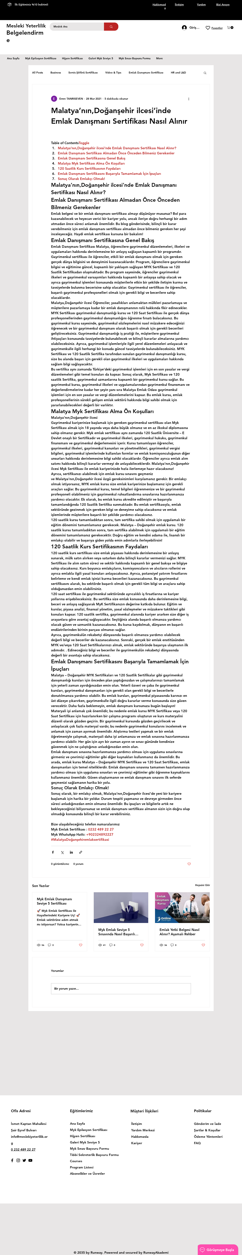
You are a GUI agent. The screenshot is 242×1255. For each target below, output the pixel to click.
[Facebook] (12, 1160)
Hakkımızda (139, 1137)
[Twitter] (24, 1160)
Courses (76, 1161)
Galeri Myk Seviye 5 (85, 1142)
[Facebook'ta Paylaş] (53, 852)
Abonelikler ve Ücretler (87, 1173)
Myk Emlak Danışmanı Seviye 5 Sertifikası (54, 901)
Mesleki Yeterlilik (26, 26)
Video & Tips (113, 72)
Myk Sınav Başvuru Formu (89, 1148)
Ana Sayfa (77, 1123)
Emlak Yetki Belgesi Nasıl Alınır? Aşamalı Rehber (179, 932)
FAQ (197, 1143)
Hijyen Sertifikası (82, 1136)
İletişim (136, 1124)
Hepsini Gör (202, 885)
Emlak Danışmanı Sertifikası (146, 72)
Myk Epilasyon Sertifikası (88, 1130)
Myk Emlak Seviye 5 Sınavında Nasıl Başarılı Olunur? (116, 932)
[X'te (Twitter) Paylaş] (62, 852)
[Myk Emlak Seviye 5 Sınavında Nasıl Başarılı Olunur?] (121, 907)
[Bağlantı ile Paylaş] (80, 852)
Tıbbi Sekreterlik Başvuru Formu (90, 1155)
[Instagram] (18, 1160)
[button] (230, 27)
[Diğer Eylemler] (188, 98)
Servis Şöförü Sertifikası (83, 72)
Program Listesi (81, 1167)
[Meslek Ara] (111, 27)
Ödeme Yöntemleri (208, 1137)
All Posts (37, 72)
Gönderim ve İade (207, 1124)
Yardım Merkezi (143, 1130)
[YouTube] (30, 1160)
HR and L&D (178, 72)
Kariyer (136, 1143)
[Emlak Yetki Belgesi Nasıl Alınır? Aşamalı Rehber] (182, 907)
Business (55, 72)
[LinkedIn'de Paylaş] (71, 852)
